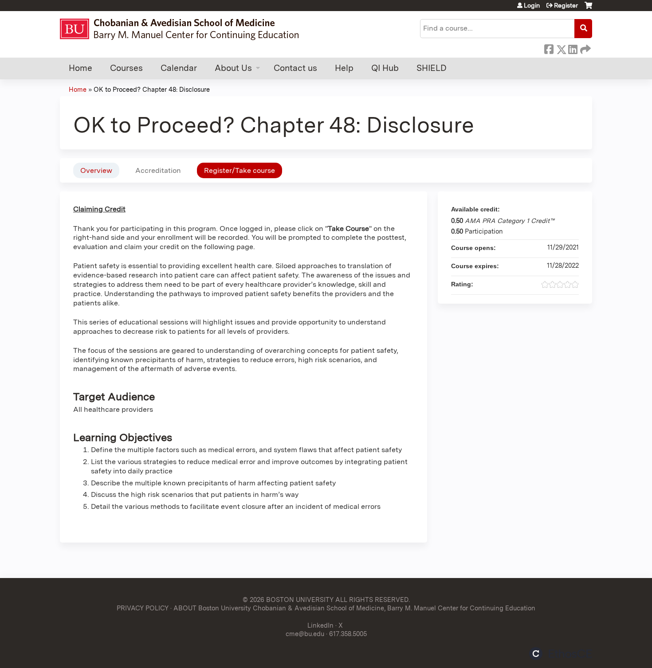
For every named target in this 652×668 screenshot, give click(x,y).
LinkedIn (572, 48)
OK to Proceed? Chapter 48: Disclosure (152, 89)
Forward (584, 48)
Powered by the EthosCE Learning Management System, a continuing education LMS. (560, 653)
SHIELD (431, 68)
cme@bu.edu (305, 633)
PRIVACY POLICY (143, 608)
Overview (96, 170)
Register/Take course (239, 170)
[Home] (183, 29)
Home (80, 68)
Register (566, 5)
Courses (126, 68)
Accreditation (158, 170)
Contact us (295, 68)
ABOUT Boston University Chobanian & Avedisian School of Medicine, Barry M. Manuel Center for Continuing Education (354, 608)
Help (344, 68)
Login (532, 5)
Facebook (548, 48)
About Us (233, 68)
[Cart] (588, 8)
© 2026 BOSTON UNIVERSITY (288, 599)
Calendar (179, 68)
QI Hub (385, 68)
